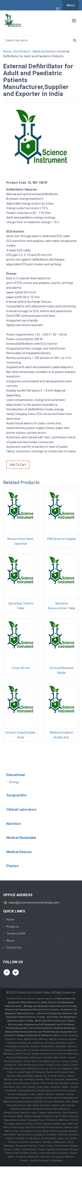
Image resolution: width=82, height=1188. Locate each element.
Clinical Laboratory (21, 810)
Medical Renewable (21, 838)
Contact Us (14, 947)
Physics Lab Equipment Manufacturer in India (32, 1009)
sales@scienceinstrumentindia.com (33, 902)
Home (7, 51)
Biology (14, 782)
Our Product (22, 51)
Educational (15, 775)
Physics (12, 866)
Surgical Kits (16, 795)
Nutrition (13, 824)
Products (12, 926)
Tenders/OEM (15, 933)
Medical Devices (45, 51)
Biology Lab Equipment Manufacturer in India (50, 1006)
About (70, 5)
